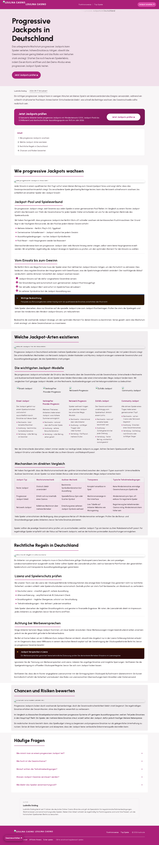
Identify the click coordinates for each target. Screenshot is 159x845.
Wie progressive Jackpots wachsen (34, 138)
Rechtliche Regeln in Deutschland (34, 146)
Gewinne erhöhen (12, 838)
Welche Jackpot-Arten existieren (33, 142)
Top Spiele (98, 4)
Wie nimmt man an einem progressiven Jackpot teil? (40, 753)
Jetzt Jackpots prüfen (25, 75)
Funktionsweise (85, 4)
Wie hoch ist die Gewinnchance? (31, 761)
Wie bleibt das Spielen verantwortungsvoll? (36, 785)
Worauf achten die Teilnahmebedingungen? (36, 769)
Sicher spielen (48, 840)
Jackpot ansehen (146, 4)
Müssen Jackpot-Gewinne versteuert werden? (37, 777)
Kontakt (25, 840)
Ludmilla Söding (30, 805)
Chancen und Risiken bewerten (33, 150)
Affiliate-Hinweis (35, 840)
